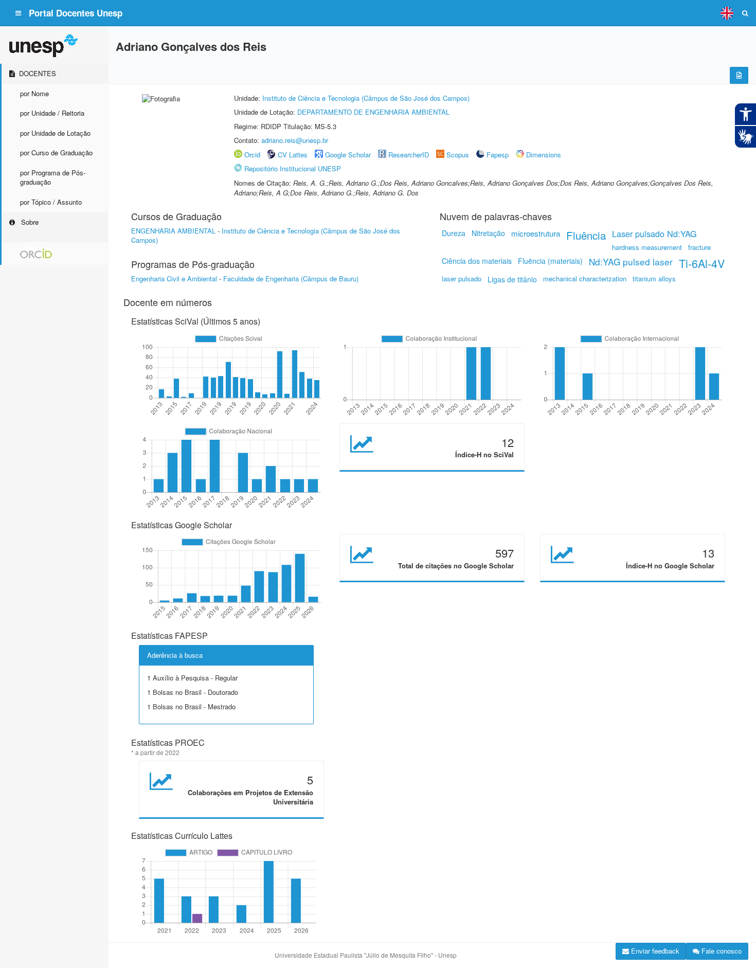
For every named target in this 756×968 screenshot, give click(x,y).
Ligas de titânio (512, 279)
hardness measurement (647, 247)
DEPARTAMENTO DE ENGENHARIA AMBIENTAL (373, 112)
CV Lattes (293, 154)
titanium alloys (654, 278)
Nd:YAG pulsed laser (631, 261)
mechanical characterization (584, 278)
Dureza (453, 233)
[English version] (726, 13)
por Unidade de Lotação (55, 133)
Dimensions (543, 154)
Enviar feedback (654, 951)
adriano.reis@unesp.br (294, 140)
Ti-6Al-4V (702, 263)
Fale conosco (720, 951)
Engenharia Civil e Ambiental (174, 278)
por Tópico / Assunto (51, 202)
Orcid (252, 154)
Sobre (29, 222)
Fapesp (498, 154)
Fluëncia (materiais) (550, 261)
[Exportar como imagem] (739, 75)
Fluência (586, 235)
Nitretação (488, 233)
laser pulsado (461, 278)
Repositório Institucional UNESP (292, 168)
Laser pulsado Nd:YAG (654, 233)
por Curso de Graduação (56, 152)
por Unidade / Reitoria (52, 113)
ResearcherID (409, 154)
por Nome (34, 93)
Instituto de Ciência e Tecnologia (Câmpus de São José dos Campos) (366, 98)
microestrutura (535, 233)
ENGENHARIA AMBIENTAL (173, 231)
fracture (699, 247)
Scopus (457, 154)
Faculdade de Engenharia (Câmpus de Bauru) (290, 278)
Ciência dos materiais (477, 261)
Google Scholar (348, 154)
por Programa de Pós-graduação (52, 177)
